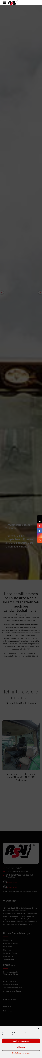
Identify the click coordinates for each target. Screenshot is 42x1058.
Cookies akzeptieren (21, 1041)
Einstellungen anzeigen (21, 1053)
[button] (39, 1029)
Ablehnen (21, 1047)
